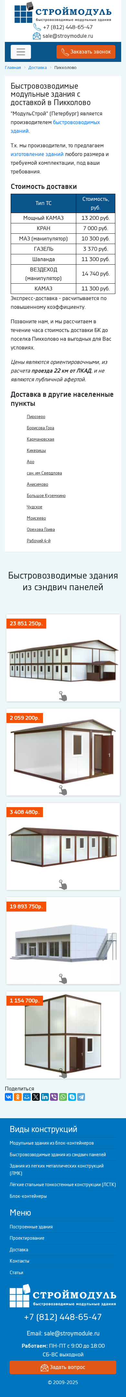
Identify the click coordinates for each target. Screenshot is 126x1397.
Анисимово (37, 484)
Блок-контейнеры (28, 1196)
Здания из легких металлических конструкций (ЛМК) (57, 1169)
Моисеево (36, 518)
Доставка (19, 1250)
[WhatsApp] (63, 1097)
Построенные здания (31, 1227)
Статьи (16, 1272)
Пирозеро (36, 416)
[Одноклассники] (18, 1097)
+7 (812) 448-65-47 (68, 27)
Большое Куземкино (46, 495)
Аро (30, 461)
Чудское (34, 507)
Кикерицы (36, 450)
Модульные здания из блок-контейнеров (52, 1143)
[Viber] (54, 1097)
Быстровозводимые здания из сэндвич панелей (58, 1155)
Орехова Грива (41, 529)
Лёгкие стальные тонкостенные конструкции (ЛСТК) (63, 1184)
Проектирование (27, 1238)
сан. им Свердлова (44, 473)
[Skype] (72, 1097)
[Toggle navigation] (21, 52)
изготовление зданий (37, 154)
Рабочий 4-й (38, 540)
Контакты (19, 1261)
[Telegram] (81, 1097)
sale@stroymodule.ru (68, 35)
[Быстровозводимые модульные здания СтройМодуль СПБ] (63, 11)
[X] (36, 1097)
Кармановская (40, 439)
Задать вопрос (66, 1367)
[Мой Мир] (27, 1097)
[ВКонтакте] (9, 1097)
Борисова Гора (40, 428)
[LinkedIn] (45, 1097)
